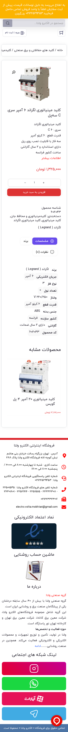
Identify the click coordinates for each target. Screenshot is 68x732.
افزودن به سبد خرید (34, 192)
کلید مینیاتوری (51, 220)
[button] (13, 72)
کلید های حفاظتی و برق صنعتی (34, 50)
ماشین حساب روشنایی (34, 555)
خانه (60, 50)
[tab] (44, 241)
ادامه (38, 646)
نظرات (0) (42, 252)
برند (25, 241)
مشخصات (41, 241)
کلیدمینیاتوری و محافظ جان (28, 216)
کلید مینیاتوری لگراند (27, 220)
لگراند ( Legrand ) (49, 227)
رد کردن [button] (20, 13)
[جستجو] (7, 23)
